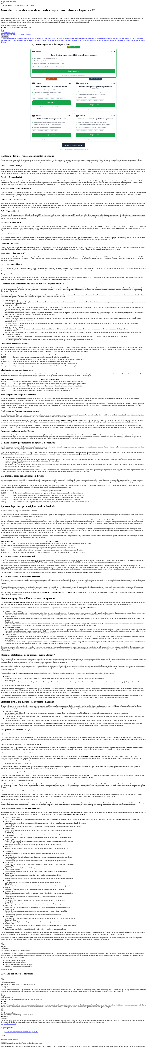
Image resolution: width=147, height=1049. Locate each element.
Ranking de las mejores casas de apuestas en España (17, 38)
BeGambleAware (24, 1032)
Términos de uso (13, 1039)
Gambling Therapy (11, 1032)
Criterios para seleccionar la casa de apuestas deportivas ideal (54, 38)
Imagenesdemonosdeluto (8, 2)
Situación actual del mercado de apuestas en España (113, 40)
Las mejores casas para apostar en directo (122, 38)
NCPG (35, 1032)
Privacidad (4, 1039)
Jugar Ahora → (73, 71)
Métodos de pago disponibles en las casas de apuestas (45, 40)
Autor (2, 3)
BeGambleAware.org (83, 149)
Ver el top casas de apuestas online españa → (15, 25)
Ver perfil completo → (8, 969)
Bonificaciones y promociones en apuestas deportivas (91, 38)
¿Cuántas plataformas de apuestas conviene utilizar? (79, 40)
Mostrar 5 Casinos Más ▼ (73, 145)
